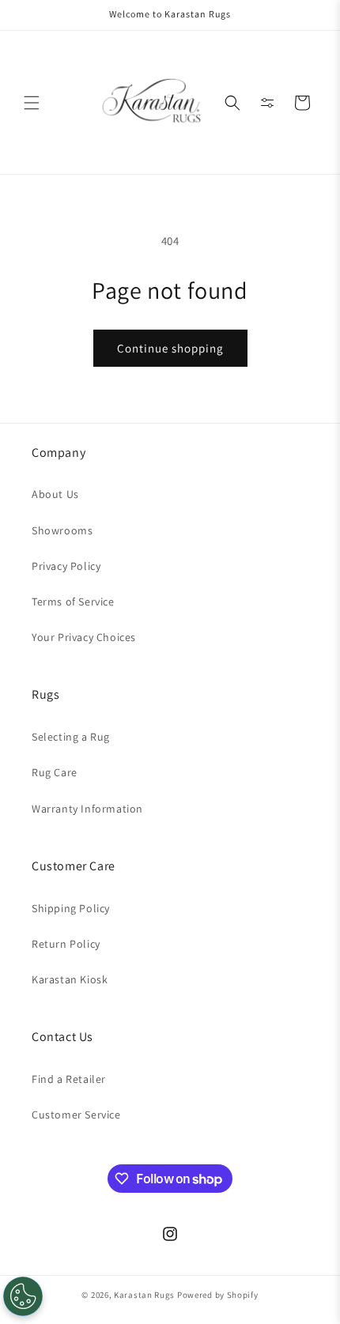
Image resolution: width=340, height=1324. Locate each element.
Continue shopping (170, 348)
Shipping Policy (71, 908)
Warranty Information (87, 809)
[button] (31, 102)
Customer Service (76, 1114)
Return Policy (66, 944)
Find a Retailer (69, 1079)
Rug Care (54, 772)
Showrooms (62, 530)
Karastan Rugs (144, 1294)
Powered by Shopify (218, 1294)
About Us (55, 494)
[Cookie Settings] (23, 1296)
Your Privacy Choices (84, 637)
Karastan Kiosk (70, 979)
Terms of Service (73, 601)
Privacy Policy (66, 566)
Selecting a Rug (71, 737)
